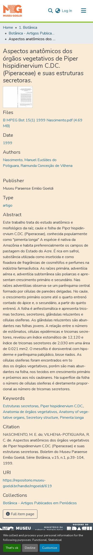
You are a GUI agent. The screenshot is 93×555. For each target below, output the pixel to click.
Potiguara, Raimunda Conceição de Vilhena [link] (37, 165)
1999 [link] (7, 143)
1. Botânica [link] (28, 27)
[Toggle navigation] (83, 10)
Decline (30, 548)
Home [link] (8, 27)
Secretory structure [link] (42, 417)
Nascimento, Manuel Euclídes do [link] (30, 160)
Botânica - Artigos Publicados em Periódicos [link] (32, 33)
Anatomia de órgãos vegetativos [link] (30, 411)
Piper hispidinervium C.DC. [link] (61, 406)
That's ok (12, 548)
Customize (49, 548)
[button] (12, 11)
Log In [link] (67, 10)
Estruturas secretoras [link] (21, 406)
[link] (46, 123)
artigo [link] (7, 205)
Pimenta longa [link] (72, 417)
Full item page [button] (22, 514)
